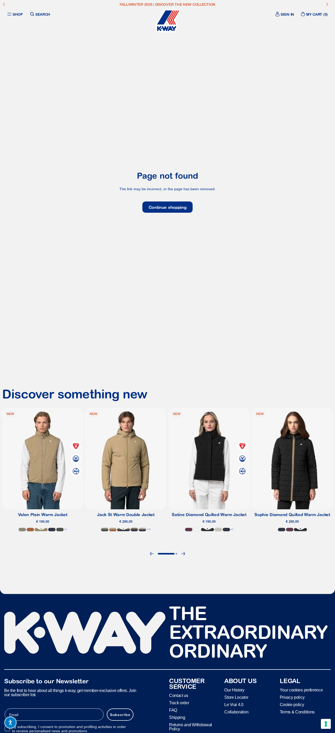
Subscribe (120, 714)
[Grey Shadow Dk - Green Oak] (105, 529)
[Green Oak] (22, 529)
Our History (234, 690)
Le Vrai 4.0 (233, 704)
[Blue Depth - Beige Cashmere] (142, 529)
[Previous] (152, 553)
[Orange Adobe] (30, 529)
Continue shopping (168, 207)
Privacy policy (292, 697)
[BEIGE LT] (218, 529)
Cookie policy (292, 704)
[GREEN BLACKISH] (60, 529)
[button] (10, 722)
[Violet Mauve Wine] (189, 529)
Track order (179, 703)
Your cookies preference (301, 690)
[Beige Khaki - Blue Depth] (123, 529)
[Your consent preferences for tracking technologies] (326, 724)
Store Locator (236, 697)
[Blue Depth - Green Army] (134, 529)
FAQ (173, 710)
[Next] (183, 553)
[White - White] (197, 529)
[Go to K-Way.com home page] (167, 20)
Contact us (178, 696)
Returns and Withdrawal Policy (190, 727)
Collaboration (236, 712)
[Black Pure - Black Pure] (207, 529)
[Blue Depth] (52, 529)
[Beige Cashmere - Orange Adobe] (113, 529)
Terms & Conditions (297, 712)
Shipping (177, 717)
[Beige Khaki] (41, 529)
